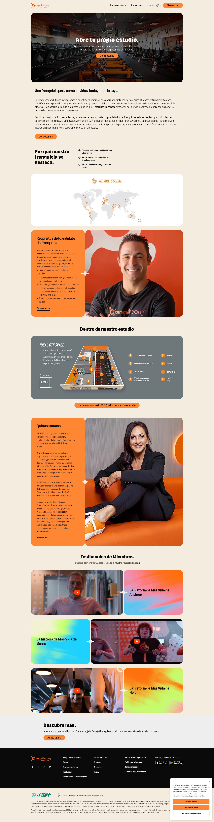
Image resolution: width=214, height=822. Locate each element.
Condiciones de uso (132, 767)
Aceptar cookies (191, 801)
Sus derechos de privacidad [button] (136, 757)
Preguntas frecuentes (72, 757)
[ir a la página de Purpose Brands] (41, 794)
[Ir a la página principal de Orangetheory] (40, 5)
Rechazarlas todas (191, 807)
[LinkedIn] (50, 767)
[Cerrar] (209, 781)
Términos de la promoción (135, 772)
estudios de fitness (105, 107)
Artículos (97, 767)
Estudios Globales (101, 757)
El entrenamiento (118, 5)
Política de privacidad (133, 762)
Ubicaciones (136, 5)
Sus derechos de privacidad (191, 813)
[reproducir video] (77, 592)
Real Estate (68, 772)
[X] (38, 767)
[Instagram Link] (44, 767)
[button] (158, 5)
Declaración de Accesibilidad (75, 777)
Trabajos (97, 762)
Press (65, 762)
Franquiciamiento (70, 767)
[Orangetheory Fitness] (41, 758)
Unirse (151, 5)
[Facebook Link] (32, 767)
